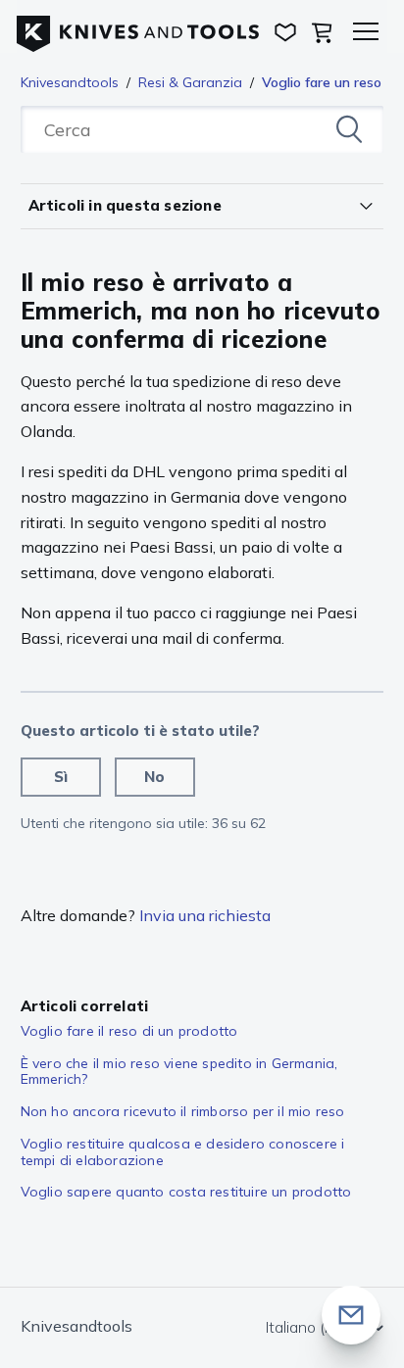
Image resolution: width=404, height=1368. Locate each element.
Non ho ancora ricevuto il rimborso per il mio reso (183, 1111)
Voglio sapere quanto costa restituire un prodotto (186, 1191)
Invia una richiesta (205, 915)
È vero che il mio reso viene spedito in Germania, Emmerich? (179, 1071)
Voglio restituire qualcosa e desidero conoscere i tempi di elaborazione (183, 1152)
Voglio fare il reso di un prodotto (129, 1031)
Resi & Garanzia (190, 82)
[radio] (61, 777)
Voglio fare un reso (321, 82)
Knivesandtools (70, 82)
